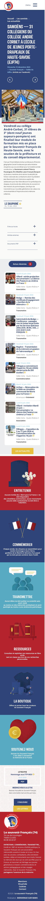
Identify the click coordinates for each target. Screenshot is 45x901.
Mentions (22, 881)
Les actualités (22, 451)
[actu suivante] (35, 79)
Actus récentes (22, 264)
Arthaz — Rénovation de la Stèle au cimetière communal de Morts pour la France (27, 390)
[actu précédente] (10, 79)
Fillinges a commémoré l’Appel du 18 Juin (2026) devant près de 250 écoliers (27, 369)
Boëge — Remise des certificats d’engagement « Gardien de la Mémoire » (27, 301)
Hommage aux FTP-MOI (21, 774)
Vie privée (22, 884)
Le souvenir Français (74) (26, 893)
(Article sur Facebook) (21, 72)
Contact (22, 889)
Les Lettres (22, 808)
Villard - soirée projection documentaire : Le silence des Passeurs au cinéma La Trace (27, 279)
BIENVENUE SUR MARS (27, 898)
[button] (35, 5)
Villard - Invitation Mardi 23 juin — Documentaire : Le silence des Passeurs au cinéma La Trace (27, 410)
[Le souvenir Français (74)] (8, 9)
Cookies (22, 886)
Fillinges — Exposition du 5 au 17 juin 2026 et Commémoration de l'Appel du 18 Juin (27, 432)
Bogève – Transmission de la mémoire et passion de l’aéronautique (27, 349)
